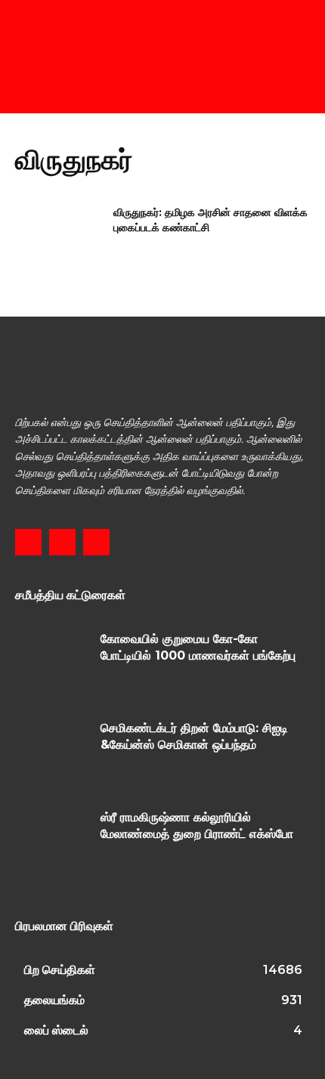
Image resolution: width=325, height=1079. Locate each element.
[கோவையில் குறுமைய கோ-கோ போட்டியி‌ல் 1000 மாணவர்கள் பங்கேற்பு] (52, 662)
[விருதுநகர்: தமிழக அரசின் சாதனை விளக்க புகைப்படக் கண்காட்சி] (59, 236)
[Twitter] (96, 542)
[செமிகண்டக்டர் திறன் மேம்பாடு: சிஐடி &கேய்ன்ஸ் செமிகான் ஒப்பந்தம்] (52, 751)
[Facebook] (28, 542)
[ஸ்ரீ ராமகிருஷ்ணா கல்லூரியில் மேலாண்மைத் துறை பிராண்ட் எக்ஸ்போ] (52, 840)
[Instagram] (62, 542)
